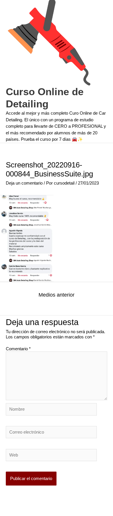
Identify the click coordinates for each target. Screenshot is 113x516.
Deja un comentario (24, 183)
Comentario (18, 348)
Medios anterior (56, 295)
